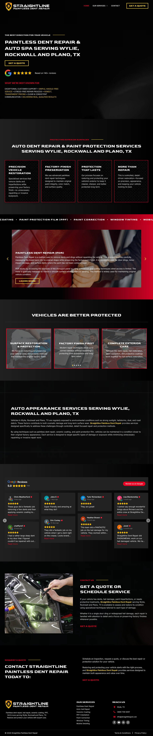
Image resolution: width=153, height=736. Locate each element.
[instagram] (128, 722)
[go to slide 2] (74, 365)
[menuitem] (86, 5)
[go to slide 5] (80, 365)
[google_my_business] (123, 722)
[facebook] (114, 722)
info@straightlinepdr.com (127, 717)
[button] (5, 520)
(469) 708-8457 (123, 712)
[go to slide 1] (72, 365)
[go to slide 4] (78, 365)
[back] (7, 258)
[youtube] (119, 722)
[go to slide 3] (76, 365)
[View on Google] (10, 498)
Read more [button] (13, 515)
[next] (145, 258)
